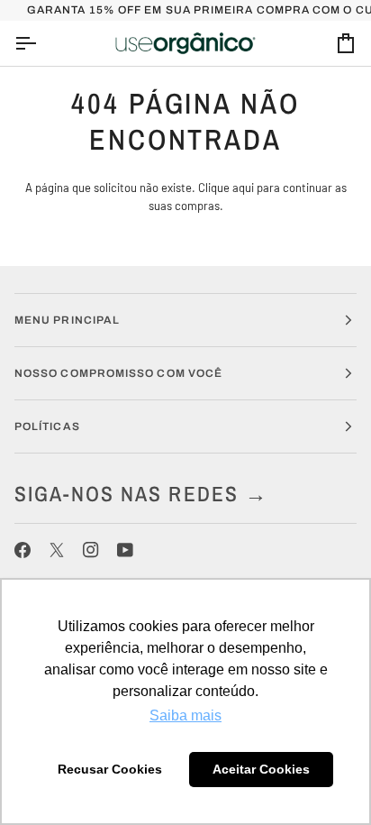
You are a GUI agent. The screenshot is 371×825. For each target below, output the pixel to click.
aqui (243, 187)
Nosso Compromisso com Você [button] (118, 373)
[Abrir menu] (41, 44)
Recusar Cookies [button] (110, 769)
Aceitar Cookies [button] (261, 769)
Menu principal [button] (67, 320)
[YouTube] (125, 550)
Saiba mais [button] (185, 715)
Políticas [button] (47, 426)
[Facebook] (22, 550)
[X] (57, 550)
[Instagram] (91, 550)
